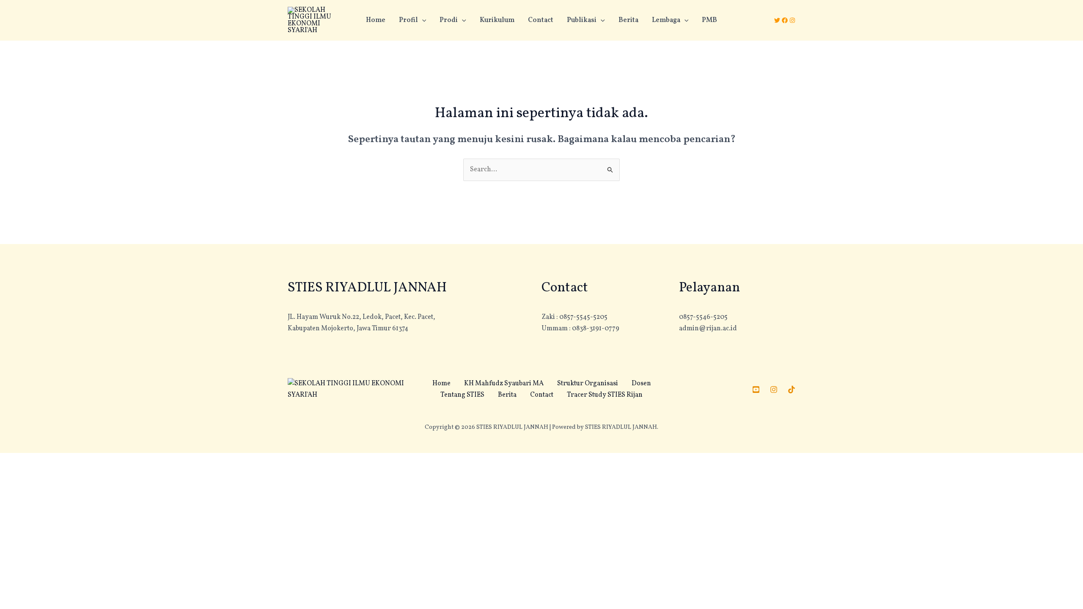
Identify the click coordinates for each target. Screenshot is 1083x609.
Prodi (449, 20)
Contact (540, 20)
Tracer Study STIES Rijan (605, 395)
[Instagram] (792, 20)
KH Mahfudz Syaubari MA (504, 383)
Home (375, 20)
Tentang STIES (462, 395)
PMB (709, 20)
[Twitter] (777, 20)
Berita (628, 20)
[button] (422, 20)
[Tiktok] (791, 389)
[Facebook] (785, 20)
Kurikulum (497, 20)
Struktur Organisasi (587, 383)
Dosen (641, 383)
